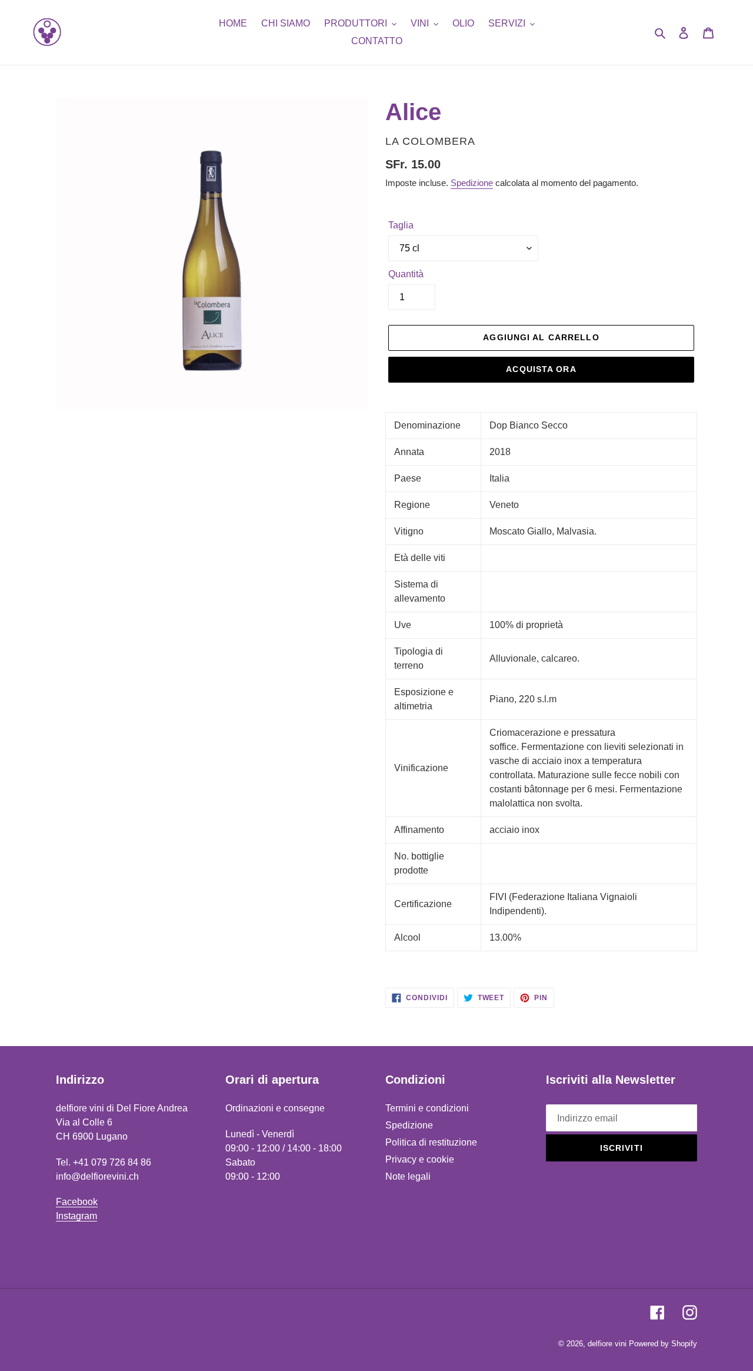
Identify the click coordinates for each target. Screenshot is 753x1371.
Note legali (408, 1176)
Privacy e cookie (419, 1159)
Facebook (77, 1202)
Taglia (401, 225)
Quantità (406, 274)
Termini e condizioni (427, 1108)
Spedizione (472, 183)
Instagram (76, 1216)
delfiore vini (607, 1343)
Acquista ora (541, 369)
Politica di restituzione (431, 1142)
